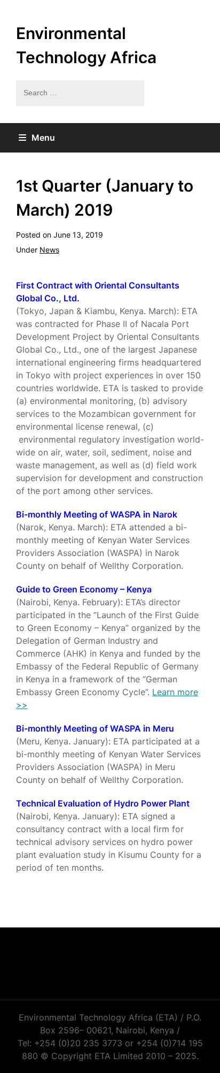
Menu (43, 137)
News (49, 249)
